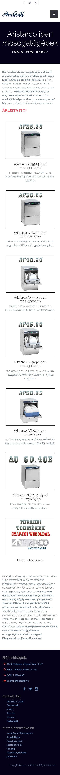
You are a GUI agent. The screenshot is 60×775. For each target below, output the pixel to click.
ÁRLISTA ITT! (14, 110)
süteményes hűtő (16, 752)
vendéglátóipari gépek (20, 733)
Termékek (29, 51)
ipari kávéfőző (14, 741)
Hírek (10, 709)
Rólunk (11, 713)
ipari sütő (12, 756)
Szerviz (11, 717)
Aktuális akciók (15, 701)
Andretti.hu (11, 696)
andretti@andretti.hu (18, 680)
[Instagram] (36, 3)
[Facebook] (23, 3)
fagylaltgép (13, 737)
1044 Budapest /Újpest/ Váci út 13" (25, 663)
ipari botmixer (14, 745)
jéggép (11, 749)
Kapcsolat (12, 721)
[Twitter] (30, 3)
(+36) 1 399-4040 (15, 675)
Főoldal (16, 51)
